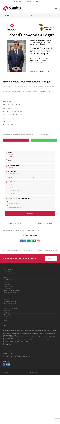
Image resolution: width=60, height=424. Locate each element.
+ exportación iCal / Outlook (45, 223)
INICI (29, 371)
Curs (11, 184)
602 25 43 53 (9, 353)
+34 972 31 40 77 (17, 1)
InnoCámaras (7, 318)
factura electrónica (12, 230)
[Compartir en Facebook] (21, 241)
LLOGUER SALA (7, 288)
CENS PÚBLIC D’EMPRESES (10, 292)
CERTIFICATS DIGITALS (9, 284)
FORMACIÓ (5, 277)
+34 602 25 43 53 (29, 1)
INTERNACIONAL (7, 306)
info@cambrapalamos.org (42, 1)
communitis (5, 372)
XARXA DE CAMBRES (9, 273)
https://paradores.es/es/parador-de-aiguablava (24, 177)
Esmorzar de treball (14, 190)
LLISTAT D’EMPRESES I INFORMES (11, 290)
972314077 (17, 203)
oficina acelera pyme (34, 230)
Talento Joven (6, 299)
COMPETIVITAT (6, 314)
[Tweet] (24, 241)
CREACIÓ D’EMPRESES (9, 286)
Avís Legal (39, 371)
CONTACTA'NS (51, 258)
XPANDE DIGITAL (8, 310)
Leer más (10, 167)
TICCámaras (6, 320)
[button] (56, 8)
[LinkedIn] (28, 241)
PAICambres (7, 312)
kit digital (23, 230)
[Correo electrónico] (38, 241)
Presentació (12, 193)
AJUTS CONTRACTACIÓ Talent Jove (12, 303)
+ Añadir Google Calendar (14, 223)
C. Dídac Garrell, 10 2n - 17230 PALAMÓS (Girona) (18, 356)
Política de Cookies (33, 372)
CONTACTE (5, 325)
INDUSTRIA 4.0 (7, 316)
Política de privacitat (47, 371)
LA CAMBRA (6, 267)
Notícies (33, 371)
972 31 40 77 (10, 352)
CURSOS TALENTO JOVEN (10, 301)
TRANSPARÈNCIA (8, 271)
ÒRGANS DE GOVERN (9, 269)
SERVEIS (5, 282)
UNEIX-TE (6, 275)
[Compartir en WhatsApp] (31, 241)
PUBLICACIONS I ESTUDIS (10, 294)
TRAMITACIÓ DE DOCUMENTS (11, 308)
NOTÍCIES (5, 323)
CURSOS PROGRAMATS (9, 279)
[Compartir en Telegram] (34, 241)
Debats (11, 187)
